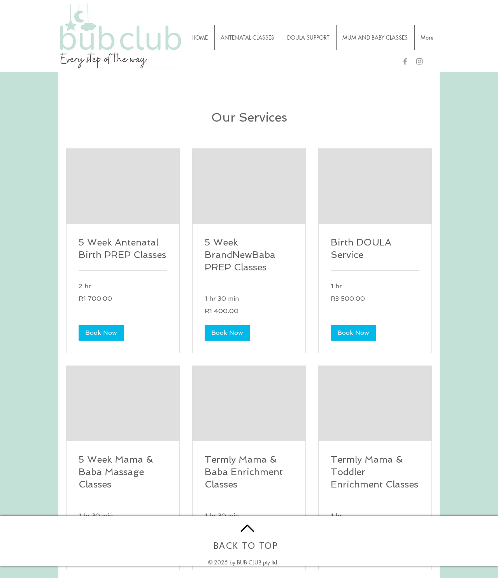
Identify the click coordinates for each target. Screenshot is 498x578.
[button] (101, 333)
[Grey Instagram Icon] (419, 61)
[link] (123, 248)
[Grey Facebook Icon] (405, 61)
